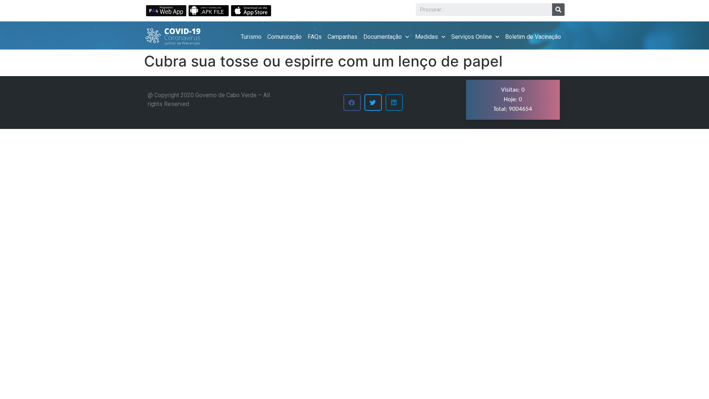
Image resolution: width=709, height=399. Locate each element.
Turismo (251, 36)
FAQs (315, 36)
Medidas (426, 36)
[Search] (558, 9)
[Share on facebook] (352, 102)
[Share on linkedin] (394, 102)
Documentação (382, 36)
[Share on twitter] (373, 102)
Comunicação (284, 36)
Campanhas (342, 36)
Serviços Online (471, 36)
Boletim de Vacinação (533, 36)
